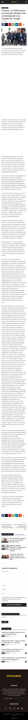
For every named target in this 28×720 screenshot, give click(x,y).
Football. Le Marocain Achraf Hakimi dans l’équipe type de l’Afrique (7, 526)
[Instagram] (10, 708)
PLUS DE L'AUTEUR (18, 534)
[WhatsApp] (13, 24)
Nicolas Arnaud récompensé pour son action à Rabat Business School (18, 540)
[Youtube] (22, 708)
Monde (3, 636)
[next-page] (5, 563)
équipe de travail (6, 714)
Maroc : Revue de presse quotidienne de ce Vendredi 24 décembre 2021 (20, 527)
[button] (2, 2)
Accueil (2, 5)
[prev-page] (2, 563)
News (7, 7)
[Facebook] (2, 24)
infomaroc (5, 21)
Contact (14, 715)
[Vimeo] (18, 708)
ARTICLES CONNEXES (7, 534)
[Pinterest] (9, 24)
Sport (3, 644)
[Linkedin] (16, 24)
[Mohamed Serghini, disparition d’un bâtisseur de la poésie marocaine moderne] (5, 547)
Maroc (3, 661)
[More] (23, 24)
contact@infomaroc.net (18, 698)
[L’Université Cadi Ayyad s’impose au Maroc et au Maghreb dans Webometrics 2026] (5, 556)
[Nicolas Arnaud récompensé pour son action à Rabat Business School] (5, 540)
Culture (7, 5)
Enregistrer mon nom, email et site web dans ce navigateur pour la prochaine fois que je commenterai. (13, 599)
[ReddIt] (20, 24)
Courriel (3, 617)
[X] (6, 24)
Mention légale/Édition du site (17, 714)
